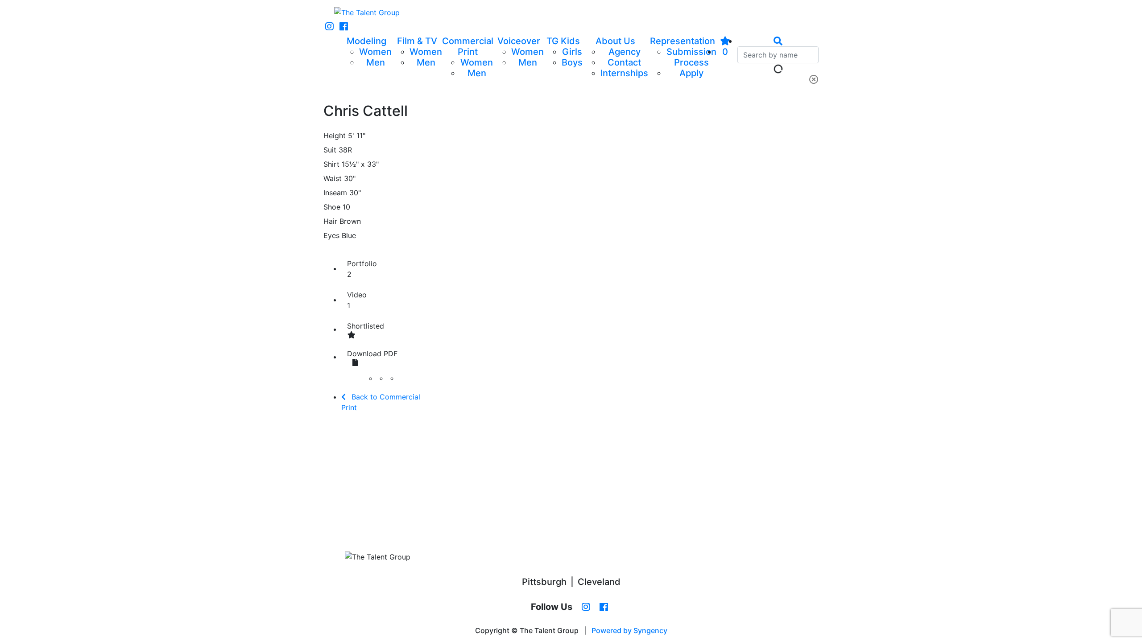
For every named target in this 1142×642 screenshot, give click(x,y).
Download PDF (372, 353)
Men (375, 62)
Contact (624, 62)
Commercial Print (467, 46)
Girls (572, 51)
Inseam (335, 192)
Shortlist (365, 325)
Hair (330, 221)
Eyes (331, 235)
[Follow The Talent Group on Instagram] (329, 26)
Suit (329, 149)
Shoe (331, 206)
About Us (615, 41)
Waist (332, 178)
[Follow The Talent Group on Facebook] (343, 26)
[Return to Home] (366, 12)
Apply (691, 73)
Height (334, 135)
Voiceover (518, 41)
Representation (682, 41)
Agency (624, 51)
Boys (572, 62)
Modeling (366, 41)
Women (375, 51)
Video (357, 300)
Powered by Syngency (629, 630)
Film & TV (417, 41)
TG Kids (563, 41)
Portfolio (362, 269)
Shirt (331, 164)
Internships (624, 73)
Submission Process (691, 57)
